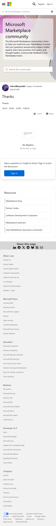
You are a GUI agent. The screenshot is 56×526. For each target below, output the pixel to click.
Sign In (50, 4)
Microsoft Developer (10, 436)
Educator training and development (15, 368)
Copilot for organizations (11, 273)
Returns (5, 316)
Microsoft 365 (7, 402)
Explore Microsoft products (12, 286)
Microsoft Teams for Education (13, 355)
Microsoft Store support (11, 312)
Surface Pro (7, 260)
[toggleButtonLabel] (52, 11)
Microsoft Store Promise (11, 329)
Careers (5, 475)
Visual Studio (7, 463)
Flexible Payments (9, 333)
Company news (8, 484)
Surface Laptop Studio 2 (11, 269)
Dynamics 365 (8, 398)
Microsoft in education (10, 346)
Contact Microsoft (18, 516)
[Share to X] (23, 247)
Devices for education (10, 350)
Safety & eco (30, 519)
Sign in (14, 173)
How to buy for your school (12, 363)
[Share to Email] (41, 247)
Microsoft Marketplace (10, 454)
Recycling (40, 519)
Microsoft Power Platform (11, 407)
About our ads (8, 522)
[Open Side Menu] (4, 4)
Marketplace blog (14, 201)
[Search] (34, 4)
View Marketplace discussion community (24, 229)
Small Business (8, 420)
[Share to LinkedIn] (14, 247)
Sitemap (6, 516)
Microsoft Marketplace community (17, 11)
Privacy (29, 516)
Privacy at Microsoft (9, 488)
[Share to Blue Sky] (32, 247)
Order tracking (8, 320)
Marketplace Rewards (10, 458)
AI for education (8, 377)
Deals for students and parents (13, 372)
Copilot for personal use (11, 277)
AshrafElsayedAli (17, 86)
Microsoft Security (9, 393)
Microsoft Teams (8, 411)
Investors (6, 493)
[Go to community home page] (9, 4)
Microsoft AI (7, 389)
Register (41, 4)
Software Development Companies (21, 215)
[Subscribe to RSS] (37, 247)
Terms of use (7, 519)
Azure (5, 432)
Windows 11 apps (9, 290)
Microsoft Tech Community (12, 450)
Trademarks (18, 519)
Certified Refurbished (10, 325)
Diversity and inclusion (10, 497)
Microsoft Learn (8, 441)
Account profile (8, 303)
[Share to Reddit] (28, 247)
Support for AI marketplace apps (13, 445)
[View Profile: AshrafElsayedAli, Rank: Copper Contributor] (5, 87)
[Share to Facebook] (19, 247)
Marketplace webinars (16, 222)
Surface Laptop (8, 264)
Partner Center (12, 208)
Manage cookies (40, 516)
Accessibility (7, 501)
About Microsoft (8, 480)
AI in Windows (8, 282)
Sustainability (7, 506)
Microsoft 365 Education (11, 359)
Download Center (9, 307)
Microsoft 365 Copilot (10, 415)
